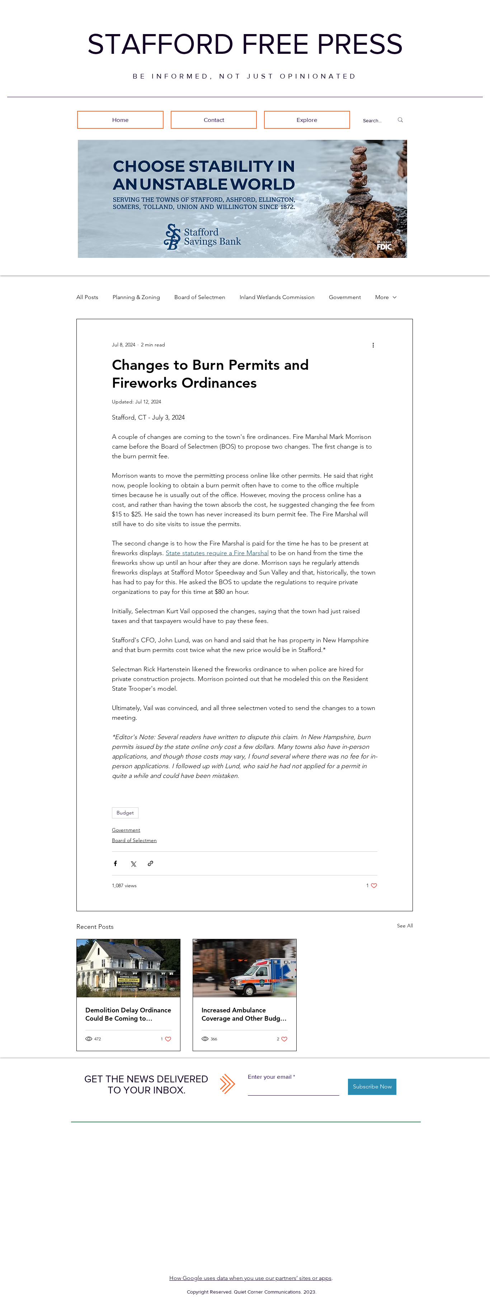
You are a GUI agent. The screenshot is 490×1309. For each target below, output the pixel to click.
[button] (307, 120)
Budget (125, 812)
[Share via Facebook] (115, 863)
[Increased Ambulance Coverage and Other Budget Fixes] (244, 968)
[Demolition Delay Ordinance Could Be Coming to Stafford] (128, 968)
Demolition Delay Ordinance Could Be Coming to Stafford (128, 1014)
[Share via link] (150, 863)
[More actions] (373, 345)
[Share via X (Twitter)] (132, 863)
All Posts (87, 297)
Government (345, 297)
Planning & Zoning (136, 297)
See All (405, 925)
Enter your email (270, 1076)
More (382, 297)
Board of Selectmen (199, 297)
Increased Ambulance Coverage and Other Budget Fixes (244, 1014)
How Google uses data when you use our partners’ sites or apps (250, 1278)
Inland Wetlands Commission (277, 297)
